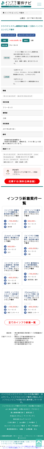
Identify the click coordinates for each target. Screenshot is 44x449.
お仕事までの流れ (34, 406)
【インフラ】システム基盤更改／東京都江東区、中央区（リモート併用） (11, 265)
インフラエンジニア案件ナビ (16, 6)
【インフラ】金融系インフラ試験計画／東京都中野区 (11, 212)
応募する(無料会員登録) (22, 181)
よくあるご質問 (11, 409)
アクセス (34, 409)
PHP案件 (32, 422)
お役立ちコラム (15, 416)
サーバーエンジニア (9, 96)
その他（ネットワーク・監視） (25, 157)
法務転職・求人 (31, 429)
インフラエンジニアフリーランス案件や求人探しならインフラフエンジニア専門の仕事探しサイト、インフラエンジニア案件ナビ (23, 447)
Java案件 (22, 422)
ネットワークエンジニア (25, 96)
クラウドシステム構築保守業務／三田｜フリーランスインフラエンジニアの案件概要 (21, 442)
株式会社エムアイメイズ (22, 419)
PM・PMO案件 (33, 426)
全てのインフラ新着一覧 (22, 322)
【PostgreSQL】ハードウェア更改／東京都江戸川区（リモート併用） (31, 295)
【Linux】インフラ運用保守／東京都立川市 (12, 237)
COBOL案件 (12, 422)
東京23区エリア (8, 162)
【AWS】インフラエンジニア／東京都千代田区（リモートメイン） (11, 295)
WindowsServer (9, 157)
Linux (36, 154)
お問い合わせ (24, 409)
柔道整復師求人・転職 (15, 429)
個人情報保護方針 (17, 412)
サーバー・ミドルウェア (11, 159)
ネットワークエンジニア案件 (14, 426)
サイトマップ (28, 416)
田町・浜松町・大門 (21, 162)
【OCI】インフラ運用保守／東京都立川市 (32, 211)
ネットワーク (24, 159)
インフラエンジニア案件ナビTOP (14, 406)
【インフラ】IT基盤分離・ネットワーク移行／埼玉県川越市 (31, 237)
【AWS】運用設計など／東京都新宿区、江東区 (31, 265)
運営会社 (29, 412)
